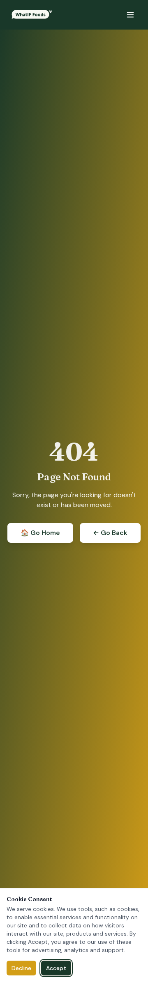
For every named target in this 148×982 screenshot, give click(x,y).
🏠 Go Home (40, 532)
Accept (56, 968)
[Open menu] (130, 15)
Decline (21, 968)
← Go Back (110, 532)
